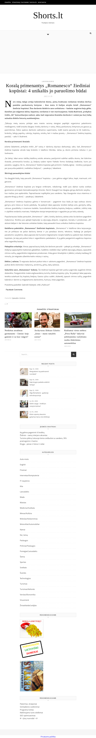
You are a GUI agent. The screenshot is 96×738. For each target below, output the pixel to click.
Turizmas (23, 584)
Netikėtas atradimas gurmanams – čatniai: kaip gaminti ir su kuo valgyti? (17, 333)
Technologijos (25, 578)
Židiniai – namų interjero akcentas (33, 435)
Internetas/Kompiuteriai (29, 475)
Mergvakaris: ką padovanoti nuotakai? (39, 372)
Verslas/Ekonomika (27, 594)
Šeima (22, 556)
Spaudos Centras (18, 298)
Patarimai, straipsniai (28, 704)
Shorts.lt (48, 15)
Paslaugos (24, 540)
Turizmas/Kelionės (27, 589)
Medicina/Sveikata (27, 508)
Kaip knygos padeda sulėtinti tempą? (40, 383)
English (23, 464)
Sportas (23, 562)
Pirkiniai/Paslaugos (27, 546)
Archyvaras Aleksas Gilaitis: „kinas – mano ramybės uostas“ (47, 333)
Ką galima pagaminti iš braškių (32, 432)
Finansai (23, 470)
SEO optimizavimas (27, 715)
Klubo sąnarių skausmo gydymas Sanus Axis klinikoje (40, 415)
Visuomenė (24, 600)
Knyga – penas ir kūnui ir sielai (32, 444)
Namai (22, 529)
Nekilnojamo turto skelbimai (31, 712)
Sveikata (23, 567)
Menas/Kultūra (26, 513)
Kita (21, 486)
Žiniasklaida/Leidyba (28, 605)
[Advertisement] (48, 55)
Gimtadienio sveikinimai (29, 707)
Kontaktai (42, 2)
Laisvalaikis (48, 81)
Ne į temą (24, 535)
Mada (22, 497)
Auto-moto (24, 459)
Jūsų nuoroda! (28, 718)
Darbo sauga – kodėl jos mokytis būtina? (38, 405)
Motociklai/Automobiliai (29, 524)
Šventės (23, 573)
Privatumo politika (48, 736)
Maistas (23, 502)
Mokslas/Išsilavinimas (29, 519)
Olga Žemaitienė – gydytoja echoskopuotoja (39, 394)
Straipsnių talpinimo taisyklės (24, 2)
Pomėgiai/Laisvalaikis (28, 551)
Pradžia (8, 2)
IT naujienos (25, 481)
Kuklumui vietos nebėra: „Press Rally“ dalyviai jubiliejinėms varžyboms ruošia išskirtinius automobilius (75, 336)
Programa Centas (27, 710)
